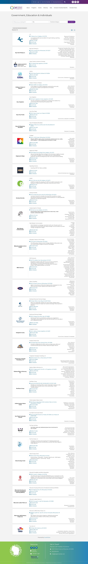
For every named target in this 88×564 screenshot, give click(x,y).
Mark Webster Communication (35, 223)
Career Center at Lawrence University (37, 61)
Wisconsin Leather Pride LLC (35, 499)
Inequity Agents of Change (35, 208)
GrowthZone (47, 537)
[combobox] (41, 22)
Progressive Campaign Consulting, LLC (37, 355)
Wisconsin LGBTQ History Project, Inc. (37, 510)
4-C (30, 34)
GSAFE (30, 178)
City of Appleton (32, 97)
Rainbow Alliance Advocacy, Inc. (36, 367)
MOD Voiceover (32, 258)
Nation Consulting (33, 281)
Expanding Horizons (33, 166)
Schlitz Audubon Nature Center (36, 400)
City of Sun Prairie (33, 111)
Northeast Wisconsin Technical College (37, 299)
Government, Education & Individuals (19, 28)
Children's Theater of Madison (35, 82)
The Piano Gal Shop (33, 425)
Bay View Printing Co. (33, 48)
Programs (33, 7)
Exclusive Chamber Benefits (61, 7)
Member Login (36, 2)
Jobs (51, 7)
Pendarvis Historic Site (34, 340)
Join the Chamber (46, 2)
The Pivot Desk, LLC (33, 439)
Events (40, 7)
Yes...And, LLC (32, 526)
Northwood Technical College (35, 314)
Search (72, 21)
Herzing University (33, 192)
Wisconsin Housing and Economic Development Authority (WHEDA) (43, 487)
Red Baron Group (33, 381)
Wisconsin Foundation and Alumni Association (39, 472)
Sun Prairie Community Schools (36, 412)
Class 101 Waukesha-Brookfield (35, 122)
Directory (45, 7)
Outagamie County (33, 329)
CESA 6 (31, 71)
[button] (72, 30)
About (28, 7)
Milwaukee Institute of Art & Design (36, 239)
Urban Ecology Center (34, 453)
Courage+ (31, 135)
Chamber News (73, 7)
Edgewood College (33, 150)
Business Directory (57, 2)
